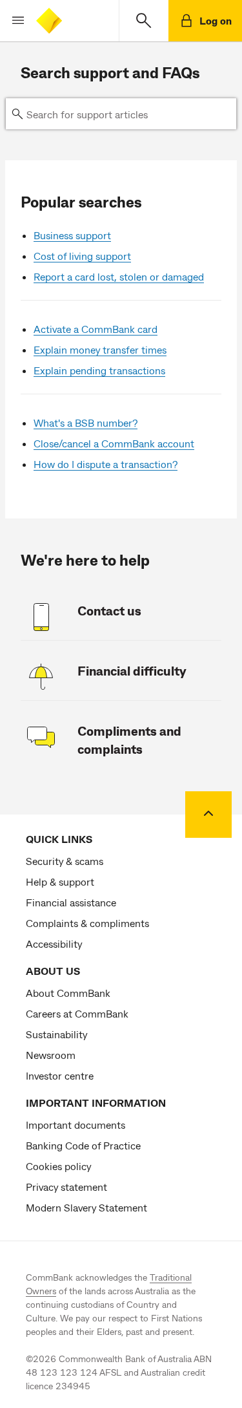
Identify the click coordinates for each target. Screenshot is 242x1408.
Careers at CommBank (77, 1013)
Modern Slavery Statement (86, 1207)
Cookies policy (58, 1166)
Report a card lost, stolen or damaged (119, 276)
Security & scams (64, 861)
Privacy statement (66, 1186)
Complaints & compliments (87, 923)
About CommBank (68, 993)
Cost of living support (82, 256)
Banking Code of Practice (83, 1145)
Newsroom (51, 1055)
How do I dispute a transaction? (105, 464)
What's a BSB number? (85, 422)
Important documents (75, 1124)
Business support (72, 235)
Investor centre (60, 1075)
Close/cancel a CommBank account (114, 443)
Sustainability (56, 1034)
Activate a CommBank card (95, 329)
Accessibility (54, 943)
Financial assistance (71, 902)
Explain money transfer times (100, 349)
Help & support (60, 881)
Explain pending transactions (99, 370)
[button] (13, 20)
